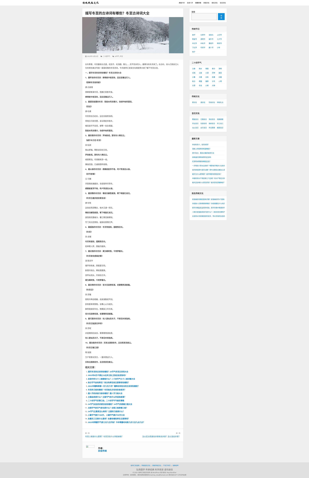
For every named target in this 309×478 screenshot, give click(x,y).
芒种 (213, 73)
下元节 (194, 47)
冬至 (121, 56)
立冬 (213, 81)
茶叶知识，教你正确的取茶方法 (203, 153)
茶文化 (194, 102)
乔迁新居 (212, 128)
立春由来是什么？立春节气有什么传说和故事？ (107, 397)
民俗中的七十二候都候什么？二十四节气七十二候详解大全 (111, 379)
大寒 (213, 85)
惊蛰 (207, 68)
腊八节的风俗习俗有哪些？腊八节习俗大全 (105, 393)
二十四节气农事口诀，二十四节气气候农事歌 (106, 400)
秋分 (193, 81)
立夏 (200, 73)
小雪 (220, 81)
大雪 (193, 85)
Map (168, 472)
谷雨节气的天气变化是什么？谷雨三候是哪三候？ (108, 408)
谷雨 (193, 73)
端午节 (211, 39)
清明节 (202, 39)
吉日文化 (196, 113)
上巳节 (219, 35)
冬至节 (202, 47)
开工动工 (220, 123)
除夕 (193, 52)
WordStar (173, 472)
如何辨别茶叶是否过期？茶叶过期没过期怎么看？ (209, 170)
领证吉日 (212, 119)
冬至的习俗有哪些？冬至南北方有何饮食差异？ (107, 389)
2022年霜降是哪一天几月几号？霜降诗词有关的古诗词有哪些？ (113, 386)
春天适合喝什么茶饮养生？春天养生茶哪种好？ (208, 182)
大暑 (200, 77)
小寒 (207, 85)
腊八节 (211, 47)
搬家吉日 (220, 128)
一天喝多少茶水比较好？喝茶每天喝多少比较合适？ (210, 166)
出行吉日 (203, 128)
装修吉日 (212, 123)
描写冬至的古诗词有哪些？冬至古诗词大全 (117, 13)
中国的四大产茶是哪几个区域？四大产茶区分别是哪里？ (211, 178)
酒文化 (202, 102)
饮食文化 (212, 102)
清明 (220, 68)
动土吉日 (195, 128)
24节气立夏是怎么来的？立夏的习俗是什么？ (106, 411)
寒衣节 (219, 43)
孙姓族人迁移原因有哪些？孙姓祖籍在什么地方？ (209, 203)
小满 (207, 73)
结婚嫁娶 (220, 119)
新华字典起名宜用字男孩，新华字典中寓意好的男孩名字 (211, 208)
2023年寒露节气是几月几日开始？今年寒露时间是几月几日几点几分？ (116, 422)
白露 (220, 77)
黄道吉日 (195, 119)
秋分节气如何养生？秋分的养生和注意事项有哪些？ (109, 382)
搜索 (193, 12)
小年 (218, 47)
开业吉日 (195, 123)
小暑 (193, 77)
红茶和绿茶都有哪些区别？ (201, 161)
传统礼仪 (220, 102)
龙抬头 (211, 35)
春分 (213, 68)
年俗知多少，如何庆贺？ (200, 144)
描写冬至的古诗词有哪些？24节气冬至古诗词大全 (108, 371)
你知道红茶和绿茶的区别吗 (201, 157)
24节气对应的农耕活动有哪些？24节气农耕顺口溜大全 (110, 404)
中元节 (194, 43)
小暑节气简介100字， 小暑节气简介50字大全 (106, 415)
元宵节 (202, 35)
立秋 (207, 77)
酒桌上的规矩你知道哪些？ (201, 149)
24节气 (117, 56)
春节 (193, 35)
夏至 (220, 73)
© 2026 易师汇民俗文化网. (141, 472)
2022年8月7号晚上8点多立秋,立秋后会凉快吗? (107, 375)
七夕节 (219, 39)
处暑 (213, 77)
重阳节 (211, 43)
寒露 (200, 81)
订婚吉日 (203, 119)
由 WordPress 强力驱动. (158, 472)
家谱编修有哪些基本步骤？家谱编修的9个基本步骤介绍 (211, 199)
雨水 (200, 68)
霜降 (207, 81)
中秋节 (202, 43)
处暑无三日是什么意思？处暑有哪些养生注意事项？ (109, 418)
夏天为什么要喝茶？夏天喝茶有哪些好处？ (207, 174)
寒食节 (194, 39)
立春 (193, 68)
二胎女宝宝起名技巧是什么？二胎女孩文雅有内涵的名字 (211, 212)
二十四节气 (106, 56)
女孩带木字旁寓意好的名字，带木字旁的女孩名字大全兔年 (212, 216)
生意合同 (203, 123)
